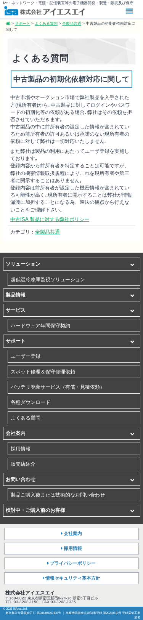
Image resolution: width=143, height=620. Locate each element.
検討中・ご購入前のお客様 (35, 510)
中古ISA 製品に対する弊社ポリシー (49, 219)
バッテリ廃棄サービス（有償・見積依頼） (58, 387)
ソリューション (23, 264)
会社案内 (16, 433)
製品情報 (16, 295)
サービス (16, 310)
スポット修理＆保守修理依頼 (43, 372)
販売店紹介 (23, 464)
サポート (16, 341)
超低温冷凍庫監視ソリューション (48, 279)
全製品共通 (47, 232)
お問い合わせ (20, 479)
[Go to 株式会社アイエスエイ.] (8, 23)
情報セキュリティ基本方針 (72, 578)
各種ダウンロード (30, 402)
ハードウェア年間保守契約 (40, 325)
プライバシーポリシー (73, 563)
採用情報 (21, 449)
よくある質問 (25, 418)
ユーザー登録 (25, 356)
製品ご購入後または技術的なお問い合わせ (58, 495)
